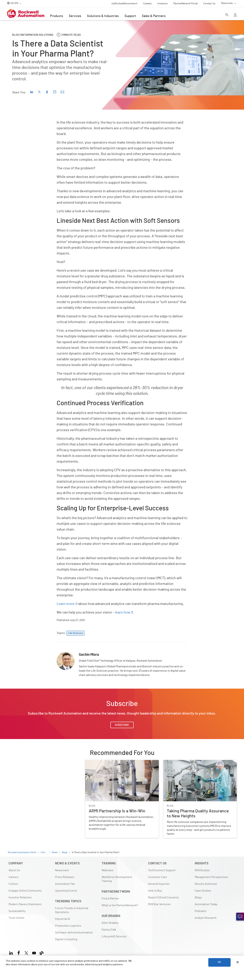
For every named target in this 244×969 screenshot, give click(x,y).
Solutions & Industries (103, 16)
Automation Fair (65, 883)
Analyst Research (205, 917)
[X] (26, 952)
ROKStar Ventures (159, 904)
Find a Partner (110, 898)
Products (56, 16)
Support (130, 16)
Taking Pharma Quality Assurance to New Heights (193, 762)
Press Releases (64, 877)
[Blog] (42, 952)
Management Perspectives (211, 877)
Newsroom (62, 870)
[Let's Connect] (240, 917)
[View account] (235, 15)
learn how (122, 612)
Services (75, 16)
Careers (14, 877)
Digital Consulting (66, 939)
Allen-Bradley (110, 922)
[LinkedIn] (12, 952)
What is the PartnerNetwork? (120, 905)
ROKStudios (202, 870)
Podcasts (200, 911)
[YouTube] (34, 952)
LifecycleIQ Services (114, 936)
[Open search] (227, 15)
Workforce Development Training (117, 879)
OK (219, 962)
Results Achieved (206, 883)
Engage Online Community (25, 890)
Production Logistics (68, 925)
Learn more (65, 604)
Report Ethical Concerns (163, 897)
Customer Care (157, 877)
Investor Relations (20, 897)
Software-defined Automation (74, 932)
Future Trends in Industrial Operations (71, 910)
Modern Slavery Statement (25, 904)
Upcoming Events (66, 890)
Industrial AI (62, 919)
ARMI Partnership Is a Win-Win (104, 762)
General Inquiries (159, 883)
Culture (13, 883)
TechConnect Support (162, 870)
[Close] (237, 962)
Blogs (198, 897)
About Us (14, 870)
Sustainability (17, 911)
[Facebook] (19, 952)
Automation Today (206, 904)
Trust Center (16, 917)
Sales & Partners (154, 16)
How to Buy (155, 890)
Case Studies (203, 890)
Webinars (107, 870)
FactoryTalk (109, 929)
